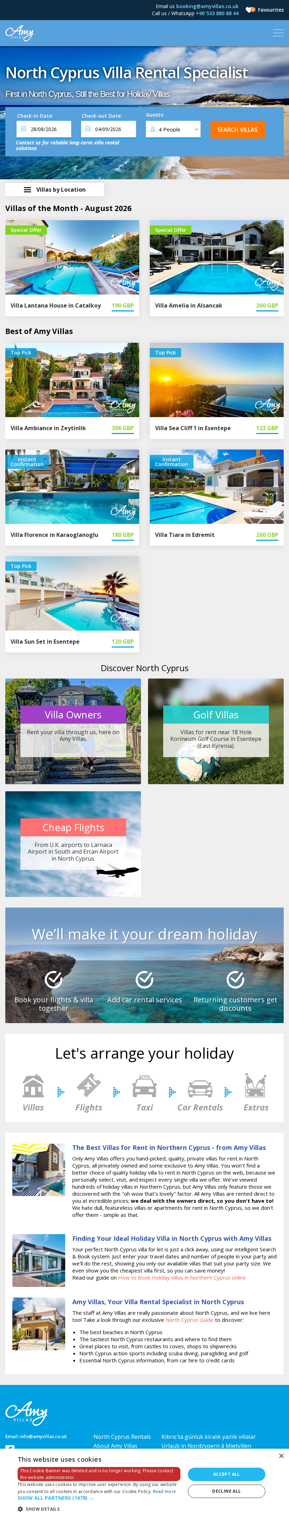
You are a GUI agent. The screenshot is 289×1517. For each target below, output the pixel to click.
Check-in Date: (35, 115)
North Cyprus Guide (190, 1319)
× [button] (281, 1456)
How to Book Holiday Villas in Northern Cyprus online (182, 1277)
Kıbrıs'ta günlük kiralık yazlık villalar (208, 1437)
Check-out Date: (102, 115)
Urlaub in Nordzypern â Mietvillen (206, 1446)
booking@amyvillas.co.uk (207, 6)
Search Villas (237, 130)
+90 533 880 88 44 (217, 13)
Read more (164, 1491)
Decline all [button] (226, 1491)
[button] (99, 1498)
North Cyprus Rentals (122, 1437)
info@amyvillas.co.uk (43, 1436)
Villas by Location (61, 189)
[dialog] (144, 1483)
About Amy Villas (115, 1446)
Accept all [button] (226, 1474)
